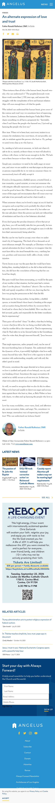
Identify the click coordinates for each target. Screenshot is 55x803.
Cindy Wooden (7, 641)
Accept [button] (5, 798)
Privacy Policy (34, 791)
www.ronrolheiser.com (24, 444)
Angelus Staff (6, 478)
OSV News (6, 655)
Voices (5, 13)
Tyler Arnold (7, 626)
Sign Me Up (7, 706)
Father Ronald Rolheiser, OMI (14, 26)
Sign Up (48, 709)
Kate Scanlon (24, 487)
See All (46, 497)
